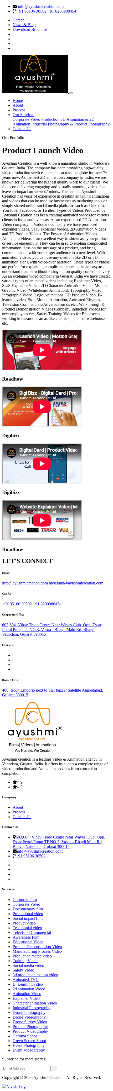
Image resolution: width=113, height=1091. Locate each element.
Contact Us (22, 129)
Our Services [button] (23, 114)
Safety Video (23, 970)
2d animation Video (29, 989)
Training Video (25, 960)
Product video (24, 923)
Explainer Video (26, 998)
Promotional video (28, 913)
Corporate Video (26, 904)
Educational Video (28, 942)
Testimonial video (27, 928)
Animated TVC (26, 979)
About (18, 105)
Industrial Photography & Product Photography (70, 124)
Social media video (28, 965)
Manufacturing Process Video (37, 951)
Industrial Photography (31, 1008)
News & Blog (24, 24)
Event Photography (29, 1045)
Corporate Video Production (36, 119)
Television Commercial (32, 932)
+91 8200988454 (62, 11)
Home (18, 100)
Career (18, 20)
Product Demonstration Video (37, 946)
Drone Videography (29, 1017)
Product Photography (30, 1026)
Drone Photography (29, 1012)
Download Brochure (30, 29)
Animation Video (27, 993)
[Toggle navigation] (71, 93)
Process (19, 110)
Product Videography (30, 1031)
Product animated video (32, 956)
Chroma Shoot (25, 1036)
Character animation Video (35, 1003)
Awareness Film (26, 937)
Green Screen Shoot (29, 1040)
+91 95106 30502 (32, 11)
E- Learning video (28, 984)
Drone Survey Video (30, 1022)
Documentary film (28, 909)
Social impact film (28, 918)
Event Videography (29, 1050)
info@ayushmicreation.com (41, 6)
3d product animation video (35, 975)
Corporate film (25, 899)
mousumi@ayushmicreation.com (76, 583)
